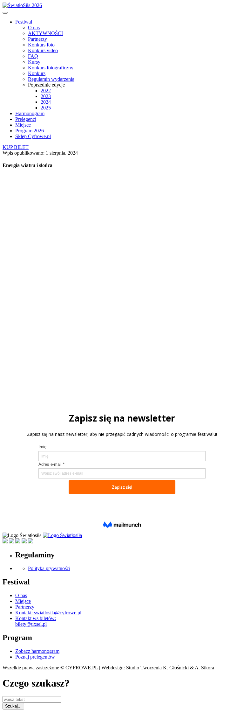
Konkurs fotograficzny (50, 67)
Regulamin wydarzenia (51, 79)
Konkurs (36, 73)
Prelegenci (25, 119)
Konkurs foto (41, 44)
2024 (46, 102)
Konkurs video (43, 50)
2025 (46, 107)
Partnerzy (37, 39)
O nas (34, 27)
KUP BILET (16, 147)
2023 (46, 96)
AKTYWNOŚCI (45, 33)
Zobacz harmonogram (37, 651)
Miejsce (23, 125)
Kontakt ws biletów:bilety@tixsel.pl (35, 621)
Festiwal (23, 21)
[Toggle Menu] (5, 13)
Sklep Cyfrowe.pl (33, 136)
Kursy (34, 62)
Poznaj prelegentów (35, 657)
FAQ (33, 56)
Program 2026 (29, 130)
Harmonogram (29, 113)
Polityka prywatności (49, 568)
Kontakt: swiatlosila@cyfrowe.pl (48, 612)
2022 (46, 90)
